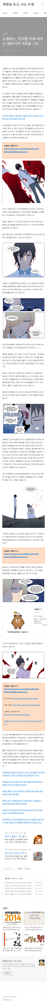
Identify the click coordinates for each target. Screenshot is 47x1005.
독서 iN (7, 878)
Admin (36, 13)
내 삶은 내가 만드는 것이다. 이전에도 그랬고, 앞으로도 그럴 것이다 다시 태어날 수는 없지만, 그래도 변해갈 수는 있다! (18, 966)
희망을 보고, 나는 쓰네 (18, 4)
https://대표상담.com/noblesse (16, 849)
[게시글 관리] (12, 869)
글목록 (15, 13)
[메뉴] (42, 4)
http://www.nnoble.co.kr (14, 833)
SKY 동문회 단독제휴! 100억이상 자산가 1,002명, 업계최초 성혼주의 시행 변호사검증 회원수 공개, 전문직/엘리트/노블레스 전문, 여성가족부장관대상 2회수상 (16, 840)
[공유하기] (9, 869)
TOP (42, 997)
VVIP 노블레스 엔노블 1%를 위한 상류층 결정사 (16, 836)
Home (5, 13)
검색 (37, 4)
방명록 (25, 13)
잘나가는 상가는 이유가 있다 (15, 853)
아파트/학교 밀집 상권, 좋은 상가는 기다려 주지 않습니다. (16, 857)
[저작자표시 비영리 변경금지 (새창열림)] (28, 869)
